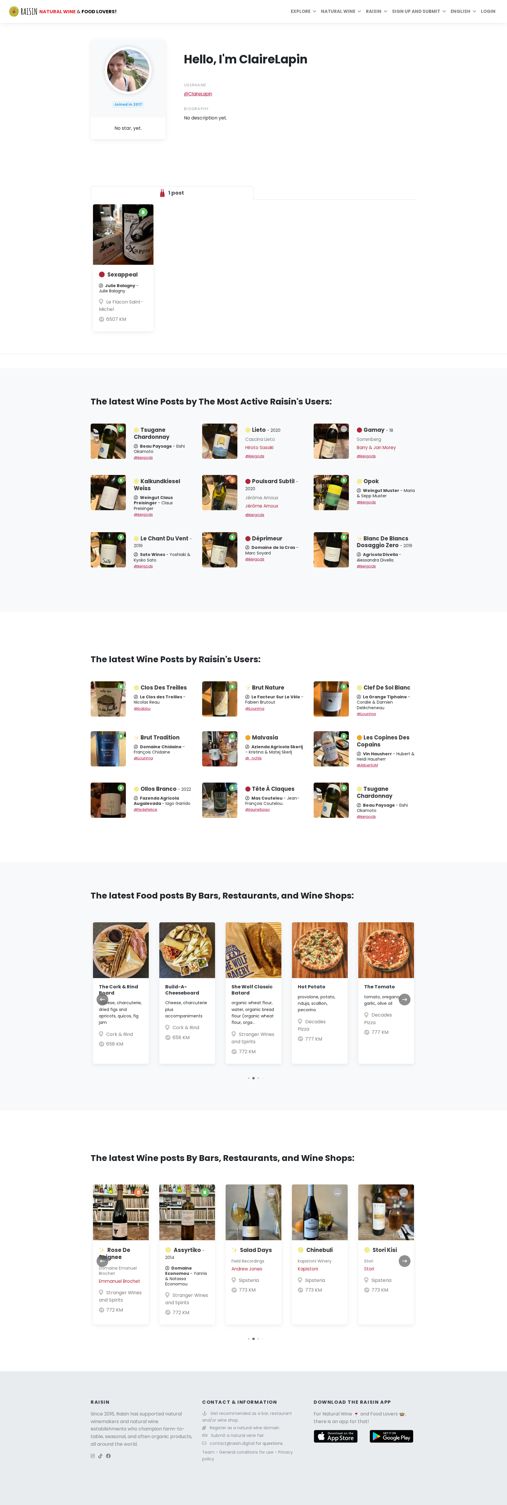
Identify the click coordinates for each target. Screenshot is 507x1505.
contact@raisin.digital (232, 1443)
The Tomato (379, 986)
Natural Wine (337, 1413)
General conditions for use (247, 1452)
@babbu (142, 708)
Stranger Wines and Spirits (120, 1296)
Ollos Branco (166, 789)
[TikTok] (100, 1456)
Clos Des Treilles (164, 687)
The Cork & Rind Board (118, 989)
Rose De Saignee (114, 1253)
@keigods (143, 457)
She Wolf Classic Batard (252, 989)
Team (209, 1452)
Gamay (378, 430)
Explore (300, 11)
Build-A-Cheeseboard (182, 989)
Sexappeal (122, 274)
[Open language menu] (474, 11)
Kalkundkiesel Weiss (157, 485)
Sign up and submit (416, 11)
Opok (371, 481)
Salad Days (256, 1250)
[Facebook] (108, 1456)
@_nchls (253, 758)
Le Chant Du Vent (163, 542)
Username (195, 84)
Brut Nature (268, 687)
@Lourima (254, 708)
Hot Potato (311, 986)
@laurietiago (257, 809)
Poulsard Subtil (271, 485)
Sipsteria (249, 1280)
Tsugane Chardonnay (152, 433)
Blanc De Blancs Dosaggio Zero (384, 542)
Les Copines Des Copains (383, 741)
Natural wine (338, 11)
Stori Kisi (385, 1250)
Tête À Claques (273, 789)
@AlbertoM (367, 765)
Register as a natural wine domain (244, 1428)
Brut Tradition (160, 737)
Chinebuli (319, 1250)
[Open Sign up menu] (444, 11)
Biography (196, 108)
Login (488, 11)
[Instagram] (93, 1456)
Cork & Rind (119, 1034)
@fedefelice (145, 809)
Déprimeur (267, 538)
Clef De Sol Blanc (387, 687)
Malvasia (265, 737)
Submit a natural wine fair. (238, 1435)
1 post (175, 192)
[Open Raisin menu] (385, 11)
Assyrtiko (185, 1253)
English (460, 11)
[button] (248, 1078)
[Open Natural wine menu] (359, 11)
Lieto (266, 430)
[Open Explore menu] (314, 11)
